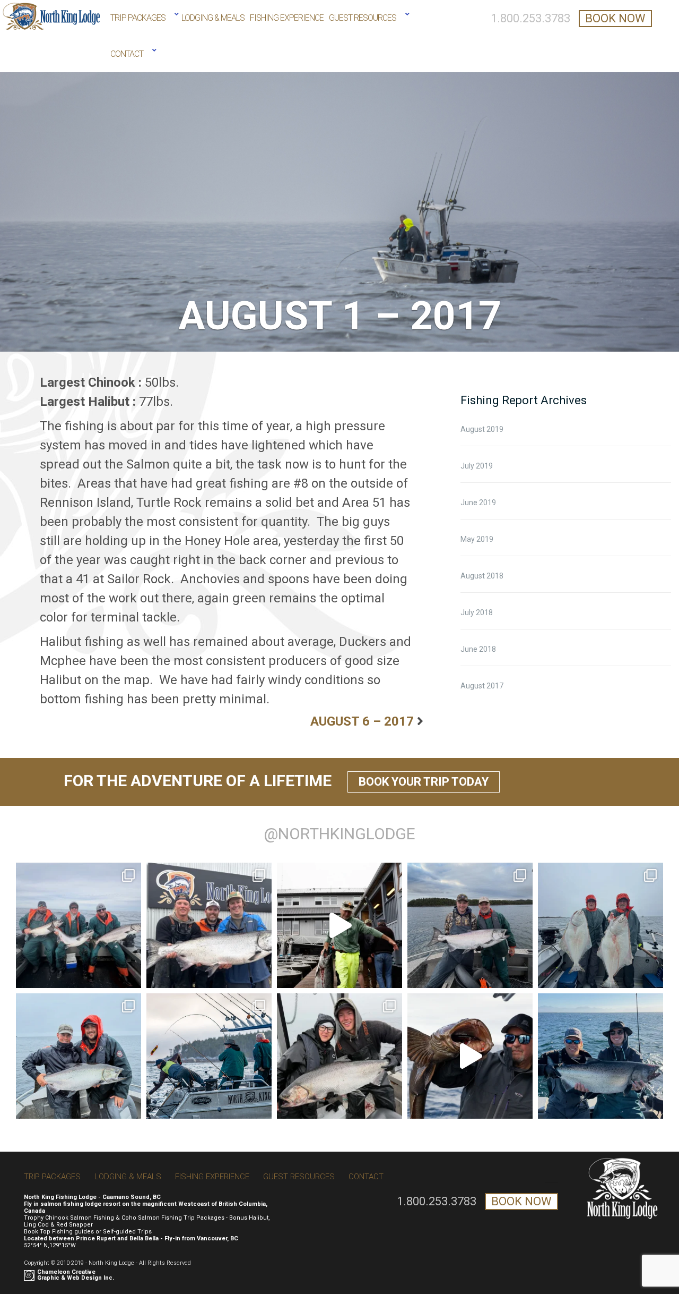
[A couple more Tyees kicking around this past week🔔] (78, 1056)
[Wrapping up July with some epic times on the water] (339, 1056)
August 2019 (481, 429)
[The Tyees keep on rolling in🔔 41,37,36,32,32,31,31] (209, 925)
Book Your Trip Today (424, 781)
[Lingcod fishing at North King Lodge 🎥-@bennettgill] (470, 1056)
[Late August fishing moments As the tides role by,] (78, 925)
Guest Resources (362, 18)
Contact (126, 54)
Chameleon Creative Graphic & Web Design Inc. (75, 1275)
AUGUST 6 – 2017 (362, 721)
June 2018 (478, 649)
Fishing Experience (287, 18)
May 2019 (476, 539)
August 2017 (481, 686)
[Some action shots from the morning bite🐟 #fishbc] (209, 1056)
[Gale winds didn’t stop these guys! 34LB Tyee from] (600, 1056)
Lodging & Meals (213, 18)
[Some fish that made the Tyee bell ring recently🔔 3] (470, 925)
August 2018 (481, 576)
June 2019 (478, 502)
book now (615, 18)
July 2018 (476, 612)
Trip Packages (138, 18)
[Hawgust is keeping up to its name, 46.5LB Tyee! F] (339, 925)
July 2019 (476, 466)
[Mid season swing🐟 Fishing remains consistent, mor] (600, 925)
